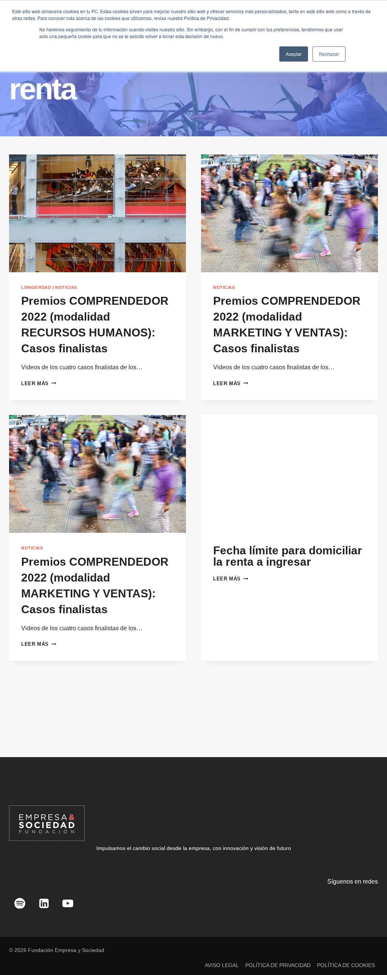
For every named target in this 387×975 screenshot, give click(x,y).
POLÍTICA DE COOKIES (346, 965)
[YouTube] (68, 903)
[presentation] (97, 213)
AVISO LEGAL (222, 965)
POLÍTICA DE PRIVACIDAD (278, 965)
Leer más (38, 383)
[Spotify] (20, 903)
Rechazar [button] (329, 54)
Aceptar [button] (294, 54)
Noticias (66, 287)
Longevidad (36, 287)
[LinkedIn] (44, 903)
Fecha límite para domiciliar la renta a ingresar (287, 556)
